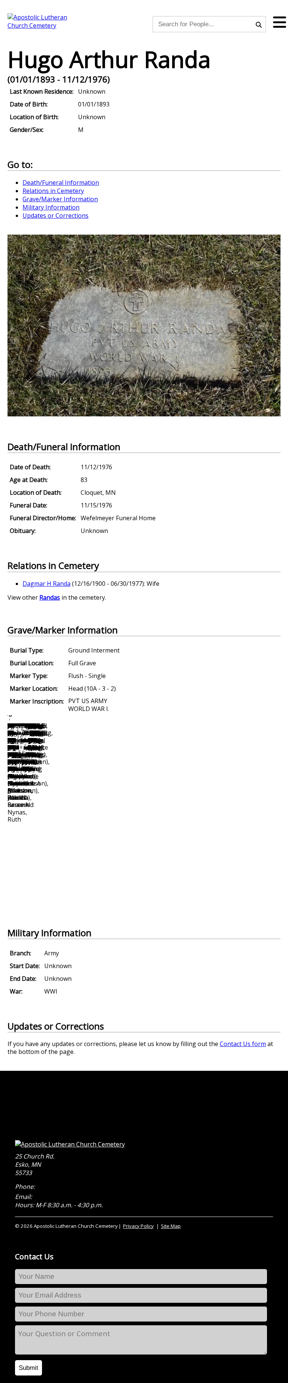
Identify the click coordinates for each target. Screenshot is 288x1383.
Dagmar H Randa (46, 583)
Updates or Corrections (55, 215)
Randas (49, 597)
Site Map (171, 1226)
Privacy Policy (138, 1226)
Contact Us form (243, 1044)
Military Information (51, 207)
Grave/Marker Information (60, 199)
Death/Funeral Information (60, 182)
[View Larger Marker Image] (144, 414)
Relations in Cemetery (53, 191)
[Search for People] (261, 24)
